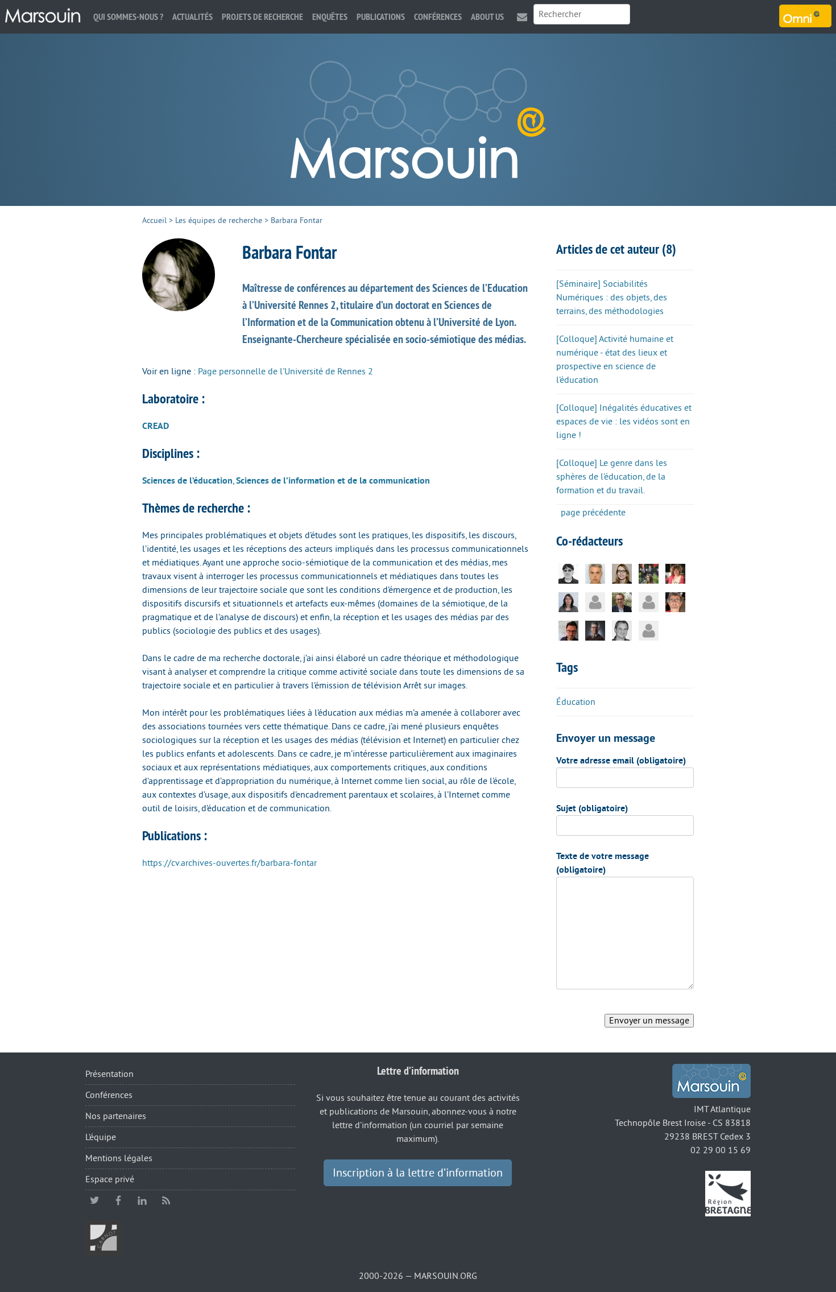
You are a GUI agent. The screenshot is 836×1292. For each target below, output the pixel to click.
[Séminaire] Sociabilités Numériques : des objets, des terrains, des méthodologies (611, 297)
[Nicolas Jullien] (675, 602)
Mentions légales (118, 1158)
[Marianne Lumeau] (649, 630)
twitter (94, 1200)
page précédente (593, 512)
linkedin (142, 1200)
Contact (522, 17)
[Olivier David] (622, 602)
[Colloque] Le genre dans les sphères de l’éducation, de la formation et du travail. (611, 477)
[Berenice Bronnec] (649, 573)
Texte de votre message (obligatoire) (602, 863)
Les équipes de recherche (218, 220)
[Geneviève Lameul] (675, 573)
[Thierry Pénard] (595, 630)
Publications (381, 17)
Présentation (109, 1074)
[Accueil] (43, 16)
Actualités (192, 17)
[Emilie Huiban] (568, 602)
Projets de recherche (262, 17)
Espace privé (109, 1179)
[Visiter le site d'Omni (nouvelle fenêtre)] (805, 16)
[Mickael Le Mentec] (595, 573)
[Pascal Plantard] (568, 573)
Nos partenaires (115, 1116)
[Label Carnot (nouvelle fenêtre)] (103, 1237)
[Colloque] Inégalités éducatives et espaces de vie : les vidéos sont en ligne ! (624, 421)
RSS (166, 1200)
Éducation (575, 702)
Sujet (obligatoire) (592, 808)
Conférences (438, 17)
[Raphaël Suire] (568, 630)
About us (487, 17)
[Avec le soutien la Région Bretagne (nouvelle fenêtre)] (728, 1193)
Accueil (154, 220)
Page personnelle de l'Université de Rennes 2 (285, 371)
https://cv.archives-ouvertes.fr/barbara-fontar (229, 863)
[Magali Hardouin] (649, 602)
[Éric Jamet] (622, 630)
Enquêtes (329, 17)
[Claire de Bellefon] (595, 602)
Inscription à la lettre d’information (418, 1173)
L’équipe (100, 1137)
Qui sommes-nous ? (128, 17)
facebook (118, 1200)
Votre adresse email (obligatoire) (621, 761)
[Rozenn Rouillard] (622, 573)
